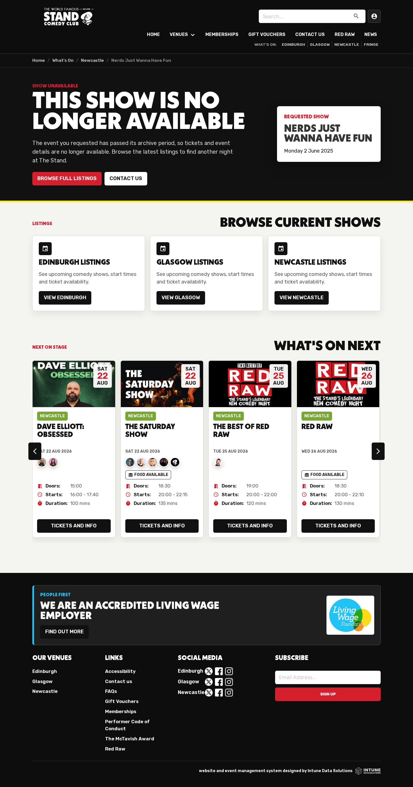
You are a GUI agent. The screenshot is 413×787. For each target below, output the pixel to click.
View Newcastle (302, 297)
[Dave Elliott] (42, 462)
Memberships (222, 34)
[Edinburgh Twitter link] (209, 671)
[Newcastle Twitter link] (209, 693)
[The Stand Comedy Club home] (68, 16)
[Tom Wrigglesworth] (175, 462)
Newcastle (346, 44)
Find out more (64, 632)
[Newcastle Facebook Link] (219, 693)
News (370, 34)
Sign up (328, 694)
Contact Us (310, 34)
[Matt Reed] (164, 462)
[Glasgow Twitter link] (209, 682)
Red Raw (345, 34)
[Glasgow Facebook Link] (219, 682)
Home (153, 34)
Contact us (126, 178)
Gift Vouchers (266, 34)
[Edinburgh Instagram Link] (229, 671)
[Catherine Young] (141, 462)
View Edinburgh (65, 297)
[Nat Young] (130, 462)
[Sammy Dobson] (152, 462)
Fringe (371, 44)
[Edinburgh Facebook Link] (219, 671)
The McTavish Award (129, 738)
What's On (63, 60)
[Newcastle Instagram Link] (229, 693)
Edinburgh (293, 44)
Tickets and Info (74, 526)
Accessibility (120, 671)
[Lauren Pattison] (53, 462)
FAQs (111, 691)
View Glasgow (181, 297)
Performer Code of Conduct (127, 725)
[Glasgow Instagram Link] (229, 682)
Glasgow (320, 44)
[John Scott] (218, 462)
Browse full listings (67, 178)
